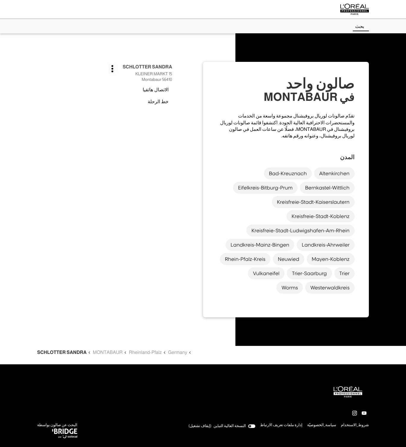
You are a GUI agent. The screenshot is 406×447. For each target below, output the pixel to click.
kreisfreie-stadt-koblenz (321, 216)
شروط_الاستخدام (355, 425)
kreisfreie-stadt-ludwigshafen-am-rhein (300, 230)
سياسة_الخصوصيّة (321, 425)
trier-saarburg (309, 273)
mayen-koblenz (331, 259)
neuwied (288, 259)
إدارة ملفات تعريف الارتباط (281, 425)
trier (344, 273)
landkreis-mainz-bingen (260, 245)
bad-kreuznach (288, 173)
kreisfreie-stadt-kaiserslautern (313, 202)
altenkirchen (334, 173)
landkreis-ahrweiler (326, 245)
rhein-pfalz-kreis (245, 259)
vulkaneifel (266, 273)
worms (289, 288)
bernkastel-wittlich (327, 188)
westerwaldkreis (330, 288)
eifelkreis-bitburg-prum (265, 188)
